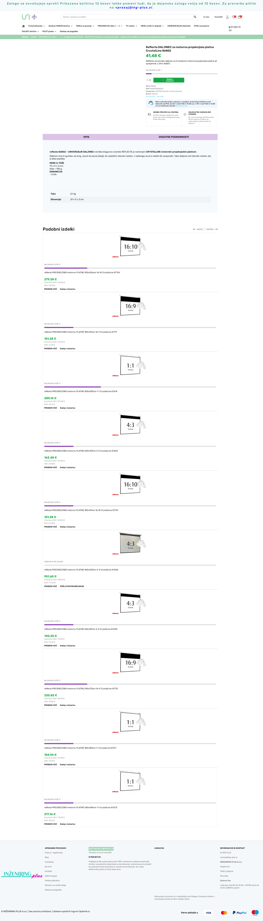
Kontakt (219, 17)
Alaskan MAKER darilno (59, 26)
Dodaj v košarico (170, 80)
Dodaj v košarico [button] (67, 289)
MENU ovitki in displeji (151, 26)
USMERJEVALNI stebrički (179, 26)
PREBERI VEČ (50, 289)
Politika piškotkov (52, 880)
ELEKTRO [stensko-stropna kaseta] (101, 37)
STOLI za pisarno (201, 26)
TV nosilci (130, 26)
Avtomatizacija (35, 26)
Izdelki (34, 37)
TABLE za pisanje (84, 26)
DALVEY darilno (29, 31)
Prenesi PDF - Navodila (155, 96)
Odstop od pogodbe (69, 31)
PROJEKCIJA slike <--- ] (109, 26)
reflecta (154, 94)
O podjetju (49, 862)
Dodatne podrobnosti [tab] (174, 136)
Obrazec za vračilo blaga (55, 885)
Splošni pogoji (51, 876)
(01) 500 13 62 (181, 106)
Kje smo (48, 866)
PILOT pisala (48, 31)
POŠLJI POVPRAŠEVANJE (72, 586)
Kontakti (48, 871)
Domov (25, 37)
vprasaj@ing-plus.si (228, 857)
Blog (47, 857)
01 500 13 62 (225, 853)
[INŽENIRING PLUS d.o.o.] (31, 17)
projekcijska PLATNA (73, 37)
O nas (206, 17)
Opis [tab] (86, 136)
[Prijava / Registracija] (227, 16)
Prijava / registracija (54, 853)
